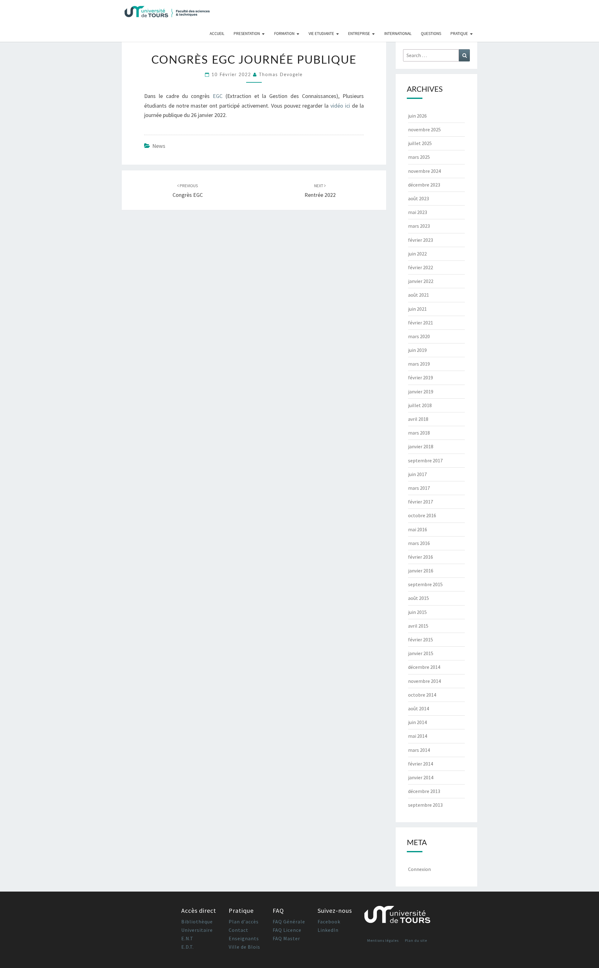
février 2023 (420, 240)
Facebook (329, 921)
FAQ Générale (289, 921)
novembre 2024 (424, 171)
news (158, 145)
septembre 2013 (425, 805)
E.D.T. (187, 947)
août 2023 (418, 198)
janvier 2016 (420, 570)
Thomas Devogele (281, 75)
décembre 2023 (424, 185)
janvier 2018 (420, 446)
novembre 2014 (424, 681)
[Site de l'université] (397, 917)
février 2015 (420, 639)
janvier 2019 (420, 391)
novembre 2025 (424, 129)
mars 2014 (419, 750)
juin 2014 (417, 722)
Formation (284, 33)
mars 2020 (419, 336)
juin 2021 (417, 309)
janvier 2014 (420, 777)
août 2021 (418, 295)
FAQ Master (286, 938)
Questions (431, 33)
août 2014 (418, 708)
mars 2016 (419, 543)
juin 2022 (417, 254)
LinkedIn (328, 930)
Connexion (419, 869)
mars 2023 (419, 226)
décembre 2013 (424, 791)
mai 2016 (417, 529)
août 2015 (418, 598)
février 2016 (420, 557)
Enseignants (244, 938)
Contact (238, 930)
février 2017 (420, 502)
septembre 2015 (425, 584)
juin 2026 (417, 116)
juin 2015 (417, 612)
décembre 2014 (424, 667)
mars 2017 (419, 488)
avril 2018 (418, 419)
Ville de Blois (244, 947)
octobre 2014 (422, 695)
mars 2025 (419, 157)
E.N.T (187, 938)
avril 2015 (418, 626)
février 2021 (420, 322)
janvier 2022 (420, 281)
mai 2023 (417, 212)
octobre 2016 (422, 515)
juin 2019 (417, 350)
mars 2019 (419, 364)
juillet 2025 (420, 143)
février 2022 (420, 267)
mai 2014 (417, 736)
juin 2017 (417, 474)
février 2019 (420, 377)
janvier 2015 (420, 653)
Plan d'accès (244, 921)
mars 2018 (419, 433)
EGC (219, 96)
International (398, 33)
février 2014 (420, 764)
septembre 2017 (425, 460)
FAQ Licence (287, 930)
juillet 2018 (420, 405)
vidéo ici (340, 105)
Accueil (217, 33)
